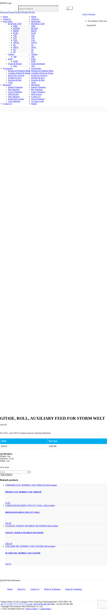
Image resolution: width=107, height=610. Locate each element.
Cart (84, 25)
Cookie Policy (45, 609)
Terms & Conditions (73, 589)
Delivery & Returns (52, 589)
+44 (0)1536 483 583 (41, 604)
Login (84, 14)
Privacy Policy (32, 609)
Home (9, 589)
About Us (21, 589)
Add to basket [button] (51, 485)
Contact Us (34, 589)
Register (92, 14)
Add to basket (6, 475)
